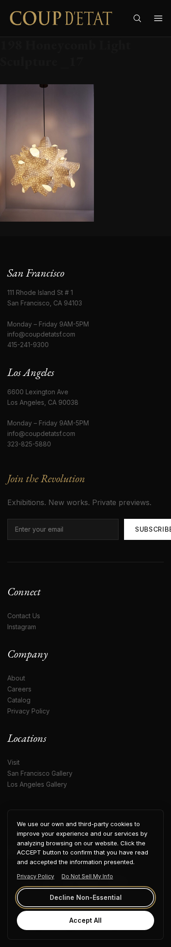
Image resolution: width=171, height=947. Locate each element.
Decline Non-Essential (86, 897)
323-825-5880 (29, 444)
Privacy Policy (35, 876)
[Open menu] (158, 18)
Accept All (85, 920)
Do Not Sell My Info (87, 876)
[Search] (137, 18)
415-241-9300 (28, 344)
